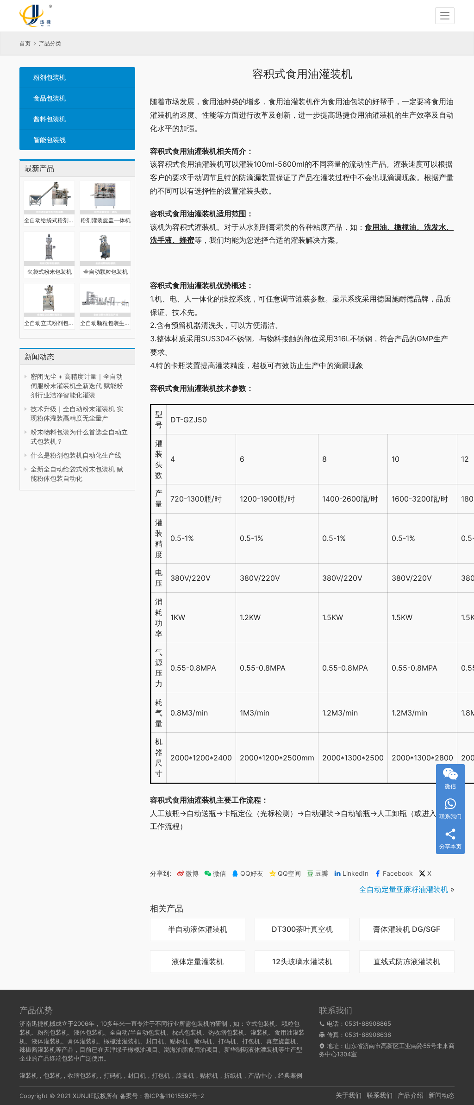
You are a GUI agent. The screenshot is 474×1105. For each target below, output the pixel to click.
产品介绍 (411, 1095)
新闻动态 (442, 1095)
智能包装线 (49, 140)
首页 (25, 43)
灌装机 (28, 1075)
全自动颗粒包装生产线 (105, 323)
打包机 (161, 1075)
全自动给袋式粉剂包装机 (49, 220)
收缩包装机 (83, 1075)
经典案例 (290, 1075)
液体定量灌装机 (198, 962)
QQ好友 (251, 873)
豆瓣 (321, 873)
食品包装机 (49, 98)
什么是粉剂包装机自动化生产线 (76, 455)
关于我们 (349, 1095)
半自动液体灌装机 (197, 929)
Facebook (398, 873)
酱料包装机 (49, 119)
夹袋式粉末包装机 (49, 271)
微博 (192, 873)
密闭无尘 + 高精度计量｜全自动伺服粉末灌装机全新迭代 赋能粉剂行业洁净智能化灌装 (77, 385)
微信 (215, 873)
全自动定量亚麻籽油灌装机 (403, 889)
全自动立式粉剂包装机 (49, 323)
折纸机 (233, 1075)
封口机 (137, 1075)
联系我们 (380, 1095)
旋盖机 (185, 1075)
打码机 (113, 1075)
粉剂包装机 (49, 77)
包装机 (53, 1075)
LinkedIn (355, 873)
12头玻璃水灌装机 (302, 962)
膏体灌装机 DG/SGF (406, 929)
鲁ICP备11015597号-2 (174, 1095)
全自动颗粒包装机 (105, 271)
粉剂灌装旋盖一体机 (106, 220)
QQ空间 (289, 873)
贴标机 (209, 1075)
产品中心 (260, 1075)
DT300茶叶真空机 (302, 929)
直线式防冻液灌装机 (407, 962)
